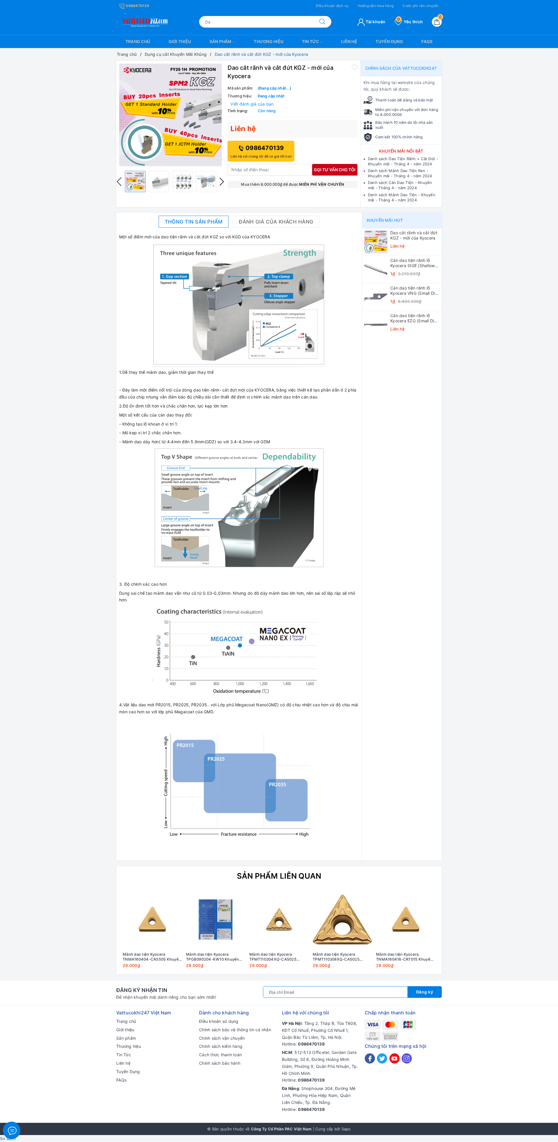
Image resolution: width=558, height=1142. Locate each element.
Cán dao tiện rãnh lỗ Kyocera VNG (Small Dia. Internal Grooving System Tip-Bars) (414, 290)
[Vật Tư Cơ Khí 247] (144, 21)
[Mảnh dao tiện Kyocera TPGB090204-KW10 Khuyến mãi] (215, 919)
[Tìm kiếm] (322, 22)
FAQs (426, 41)
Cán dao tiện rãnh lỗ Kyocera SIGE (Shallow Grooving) (412, 263)
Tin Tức (311, 41)
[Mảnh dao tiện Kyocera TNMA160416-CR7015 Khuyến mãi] (405, 919)
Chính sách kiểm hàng (220, 1046)
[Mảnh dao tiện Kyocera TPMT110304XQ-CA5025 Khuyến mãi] (279, 919)
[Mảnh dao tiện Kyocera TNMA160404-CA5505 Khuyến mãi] (152, 919)
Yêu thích (410, 21)
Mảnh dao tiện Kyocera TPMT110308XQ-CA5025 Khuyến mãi (336, 957)
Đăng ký (424, 991)
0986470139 (137, 5)
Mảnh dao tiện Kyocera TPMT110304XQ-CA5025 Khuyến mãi (272, 957)
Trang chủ (138, 41)
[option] (170, 115)
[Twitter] (382, 1058)
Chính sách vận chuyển (222, 1038)
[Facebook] (370, 1058)
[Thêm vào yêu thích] (354, 67)
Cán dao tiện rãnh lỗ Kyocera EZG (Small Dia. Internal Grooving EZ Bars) (414, 318)
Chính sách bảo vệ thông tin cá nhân (235, 1029)
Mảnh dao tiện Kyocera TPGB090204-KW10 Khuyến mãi (212, 957)
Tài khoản (375, 21)
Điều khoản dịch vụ (332, 5)
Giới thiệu (180, 41)
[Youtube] (394, 1058)
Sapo (346, 1129)
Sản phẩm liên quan (279, 875)
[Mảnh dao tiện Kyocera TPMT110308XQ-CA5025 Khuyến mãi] (342, 919)
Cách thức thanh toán (220, 1054)
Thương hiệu (268, 41)
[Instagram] (407, 1058)
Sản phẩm (221, 41)
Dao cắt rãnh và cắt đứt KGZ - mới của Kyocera (413, 235)
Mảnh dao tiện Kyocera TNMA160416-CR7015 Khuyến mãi (404, 957)
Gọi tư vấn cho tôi (334, 169)
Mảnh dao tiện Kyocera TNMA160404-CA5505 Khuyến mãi (152, 957)
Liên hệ (349, 41)
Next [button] (221, 181)
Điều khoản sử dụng (219, 1021)
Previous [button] (119, 181)
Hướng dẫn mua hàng (376, 5)
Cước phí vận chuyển (421, 5)
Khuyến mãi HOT (385, 220)
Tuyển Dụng (389, 41)
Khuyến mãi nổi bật (401, 151)
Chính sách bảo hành (219, 1063)
